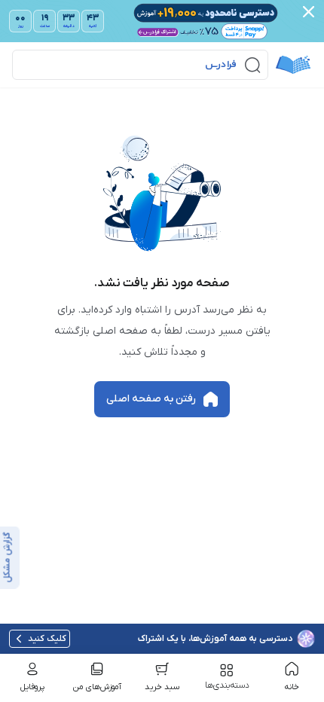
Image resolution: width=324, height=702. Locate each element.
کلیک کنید (47, 639)
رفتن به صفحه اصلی (151, 399)
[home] (293, 65)
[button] (140, 65)
